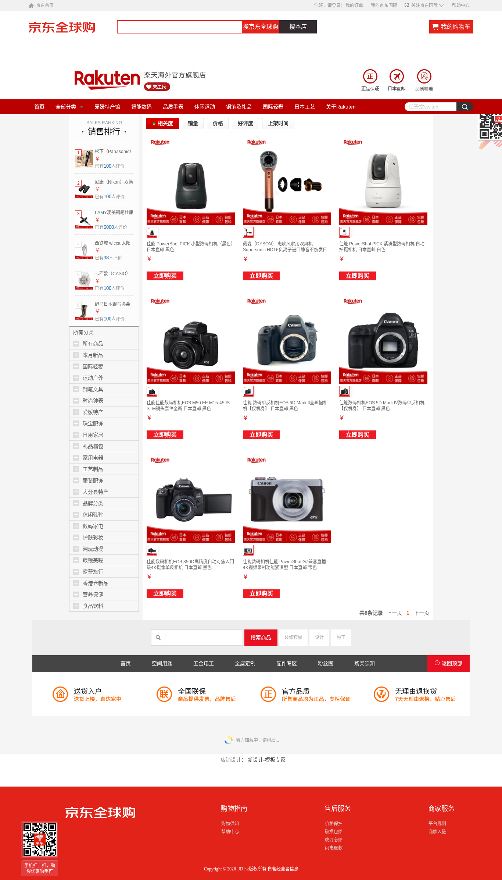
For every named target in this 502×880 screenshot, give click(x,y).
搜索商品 (261, 638)
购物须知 (230, 823)
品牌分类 (93, 503)
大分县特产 (95, 492)
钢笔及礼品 (239, 107)
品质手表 (173, 107)
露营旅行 (93, 572)
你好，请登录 (327, 5)
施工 (341, 637)
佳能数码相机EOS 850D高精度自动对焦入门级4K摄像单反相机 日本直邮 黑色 (190, 564)
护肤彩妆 (93, 537)
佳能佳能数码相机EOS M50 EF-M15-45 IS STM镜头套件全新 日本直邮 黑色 (188, 405)
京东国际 (73, 31)
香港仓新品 (95, 583)
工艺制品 (93, 469)
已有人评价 (110, 166)
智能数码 (141, 107)
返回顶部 (452, 663)
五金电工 (203, 663)
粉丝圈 (325, 663)
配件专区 (286, 663)
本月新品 (93, 355)
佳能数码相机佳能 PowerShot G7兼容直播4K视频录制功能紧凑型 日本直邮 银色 (284, 564)
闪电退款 (334, 848)
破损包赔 (334, 831)
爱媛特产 (93, 412)
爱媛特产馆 (107, 107)
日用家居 (93, 435)
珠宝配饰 (93, 423)
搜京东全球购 (260, 27)
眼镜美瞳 (93, 560)
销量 (193, 123)
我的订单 (354, 5)
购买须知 (364, 663)
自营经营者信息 (283, 869)
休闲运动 (204, 107)
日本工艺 (304, 107)
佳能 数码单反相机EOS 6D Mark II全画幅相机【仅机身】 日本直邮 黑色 (285, 405)
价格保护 (334, 823)
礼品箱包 (93, 446)
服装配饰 (93, 480)
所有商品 (93, 344)
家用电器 (93, 458)
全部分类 (65, 107)
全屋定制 (245, 663)
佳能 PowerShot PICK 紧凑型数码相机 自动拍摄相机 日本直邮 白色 (381, 246)
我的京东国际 (384, 5)
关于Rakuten (341, 107)
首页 (39, 107)
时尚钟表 (93, 401)
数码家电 (93, 526)
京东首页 (45, 5)
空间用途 (162, 663)
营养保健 (93, 594)
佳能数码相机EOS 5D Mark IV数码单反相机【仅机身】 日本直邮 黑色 (381, 405)
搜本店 (298, 27)
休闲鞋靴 (93, 515)
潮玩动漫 (93, 549)
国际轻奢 (273, 107)
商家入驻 (437, 831)
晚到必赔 (334, 839)
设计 (319, 637)
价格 (218, 123)
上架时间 (278, 123)
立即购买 (165, 276)
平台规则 (437, 823)
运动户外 (93, 378)
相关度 (165, 123)
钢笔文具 (93, 389)
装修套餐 (293, 637)
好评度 (245, 123)
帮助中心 (461, 5)
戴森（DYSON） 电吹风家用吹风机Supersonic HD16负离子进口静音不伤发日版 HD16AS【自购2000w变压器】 (285, 249)
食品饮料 (93, 606)
